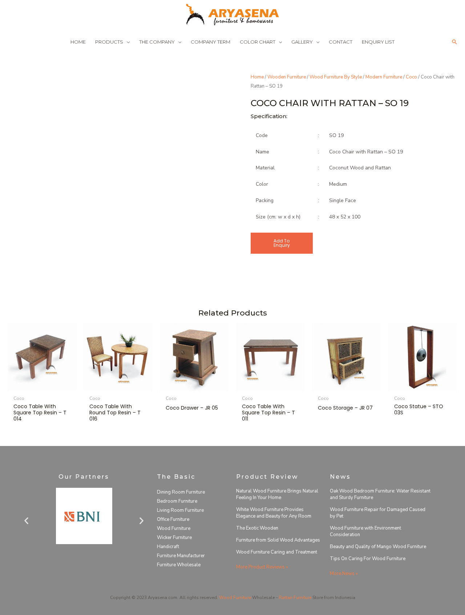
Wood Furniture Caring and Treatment (276, 552)
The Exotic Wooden (257, 528)
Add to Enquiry (282, 243)
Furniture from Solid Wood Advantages (278, 540)
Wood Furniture (173, 528)
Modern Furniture (383, 77)
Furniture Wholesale (179, 565)
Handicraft (168, 546)
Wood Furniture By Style (336, 77)
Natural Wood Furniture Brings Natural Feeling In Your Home (277, 494)
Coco (411, 77)
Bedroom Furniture (177, 501)
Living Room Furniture (180, 510)
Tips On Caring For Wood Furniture (367, 558)
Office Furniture (173, 519)
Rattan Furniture (295, 597)
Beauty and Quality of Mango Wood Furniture (378, 546)
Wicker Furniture (174, 537)
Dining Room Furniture (181, 492)
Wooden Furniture (286, 77)
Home (257, 77)
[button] (454, 42)
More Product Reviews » (262, 567)
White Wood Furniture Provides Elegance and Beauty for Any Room (273, 512)
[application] (126, 42)
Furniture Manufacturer (181, 555)
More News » (344, 573)
